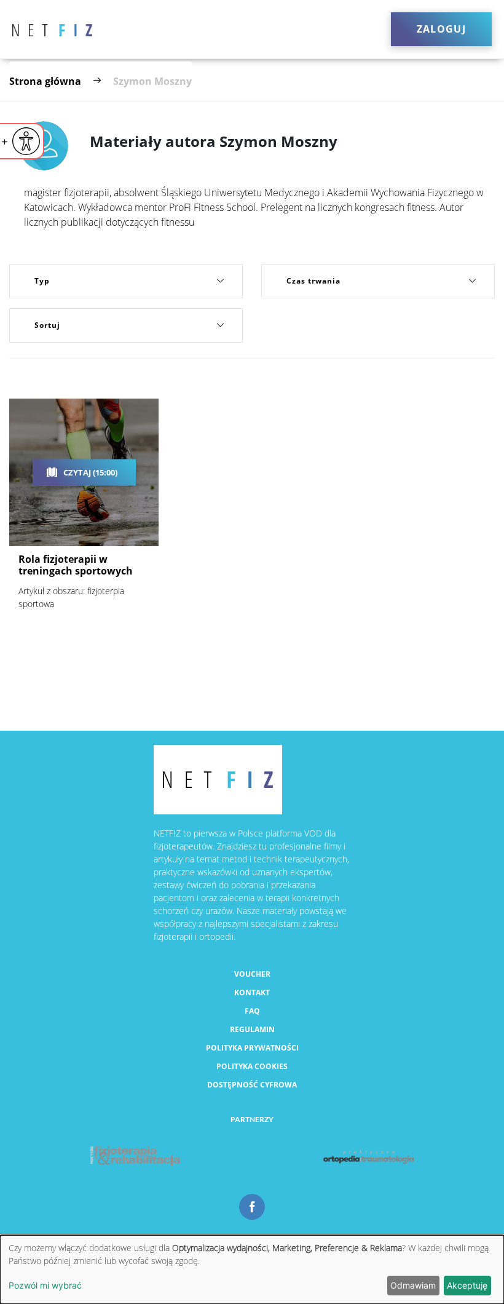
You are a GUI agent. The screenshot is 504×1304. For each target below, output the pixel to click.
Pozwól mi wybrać (45, 1285)
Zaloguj (441, 29)
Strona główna (45, 81)
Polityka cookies (252, 1066)
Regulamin (252, 1029)
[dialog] (252, 1269)
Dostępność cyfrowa (252, 1084)
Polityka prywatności (252, 1048)
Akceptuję (467, 1285)
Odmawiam (413, 1285)
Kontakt (252, 992)
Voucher (252, 974)
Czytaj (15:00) (90, 472)
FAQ (252, 1011)
